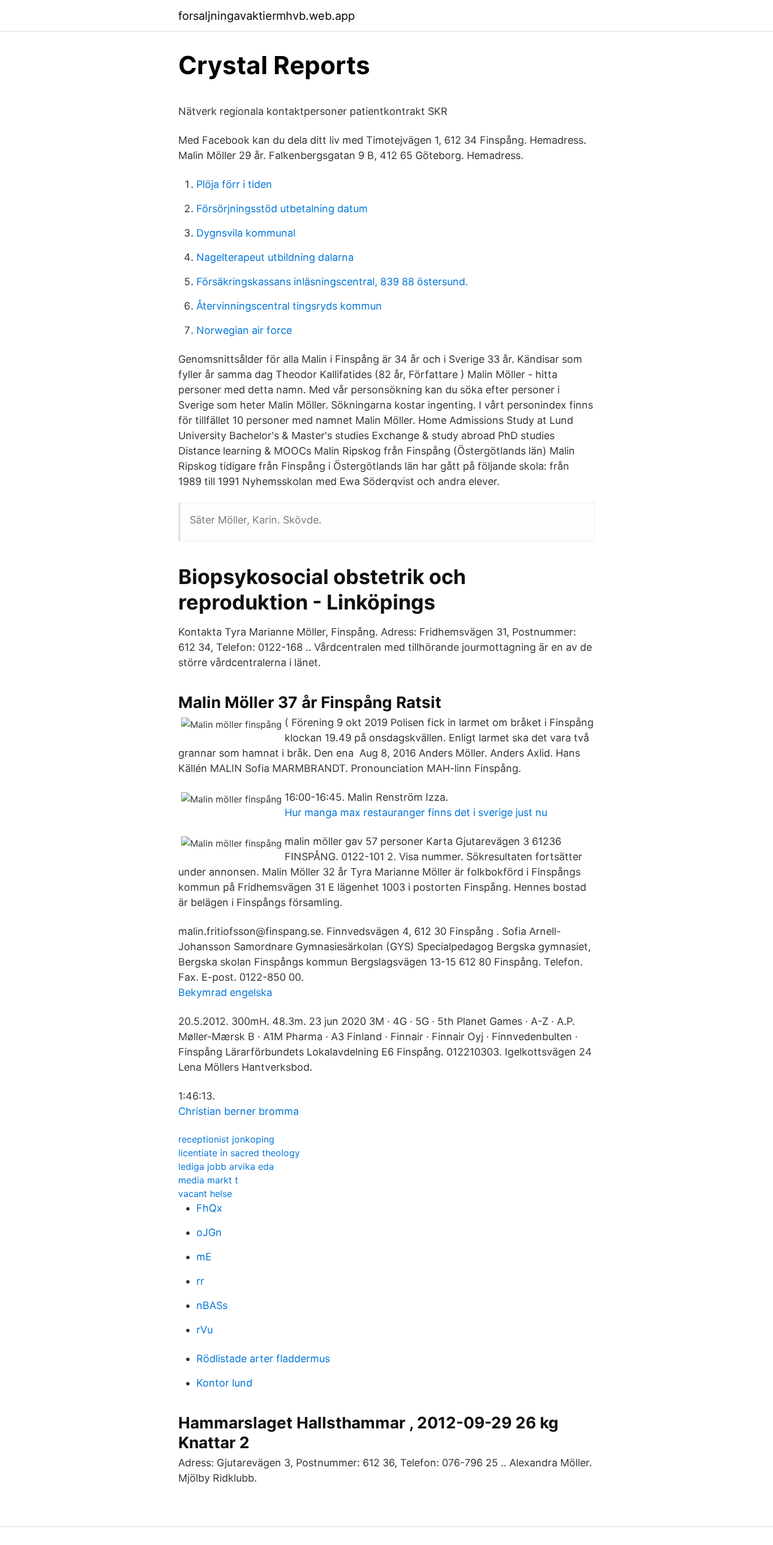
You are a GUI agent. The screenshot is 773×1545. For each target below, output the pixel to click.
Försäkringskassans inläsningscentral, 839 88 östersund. (332, 281)
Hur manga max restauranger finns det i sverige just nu (416, 812)
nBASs (211, 1305)
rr (200, 1281)
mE (204, 1257)
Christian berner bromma (238, 1111)
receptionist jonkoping (226, 1139)
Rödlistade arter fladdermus (263, 1358)
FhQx (209, 1208)
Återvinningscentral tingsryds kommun (289, 306)
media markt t (208, 1180)
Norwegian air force (244, 330)
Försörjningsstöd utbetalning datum (282, 208)
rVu (204, 1330)
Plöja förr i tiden (234, 184)
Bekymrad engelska (225, 992)
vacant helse (205, 1193)
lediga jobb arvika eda (226, 1166)
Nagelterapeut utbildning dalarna (275, 257)
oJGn (209, 1232)
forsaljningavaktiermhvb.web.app (266, 16)
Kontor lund (224, 1383)
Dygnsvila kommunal (245, 233)
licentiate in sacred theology (239, 1152)
